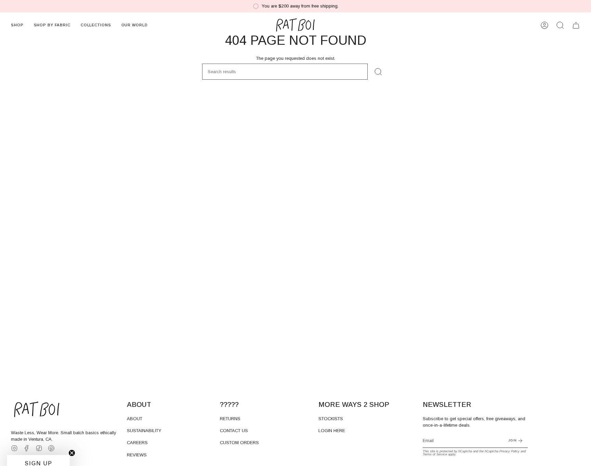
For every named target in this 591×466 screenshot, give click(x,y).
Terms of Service (435, 454)
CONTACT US (234, 430)
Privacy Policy (509, 451)
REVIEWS (137, 454)
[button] (17, 25)
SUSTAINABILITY (144, 430)
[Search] (378, 72)
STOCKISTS (330, 418)
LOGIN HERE (331, 430)
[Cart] (576, 25)
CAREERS (137, 442)
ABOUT (134, 418)
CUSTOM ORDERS (239, 442)
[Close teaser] (71, 446)
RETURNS (230, 418)
